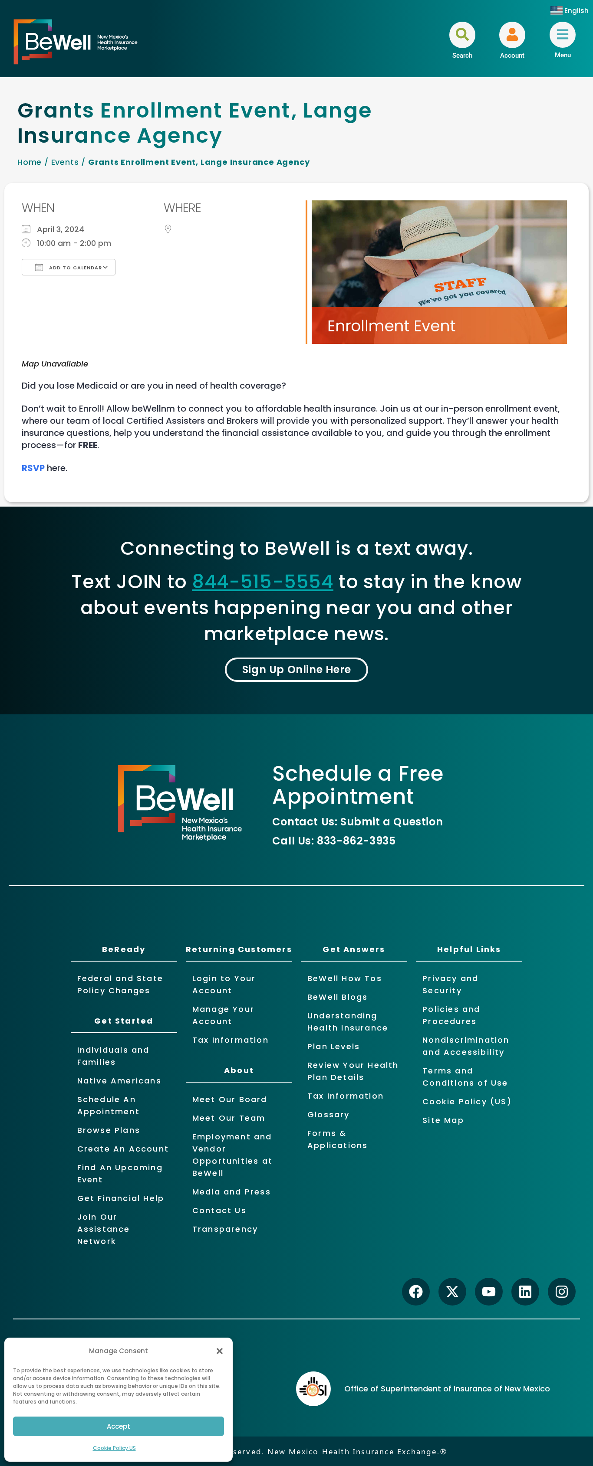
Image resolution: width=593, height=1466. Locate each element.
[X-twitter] (452, 1292)
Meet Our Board (229, 1099)
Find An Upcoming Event (120, 1173)
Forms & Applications (337, 1139)
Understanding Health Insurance (347, 1021)
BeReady (123, 949)
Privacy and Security (450, 984)
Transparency (225, 1229)
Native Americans (119, 1080)
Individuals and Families (113, 1055)
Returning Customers (239, 949)
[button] (219, 1351)
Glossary (328, 1114)
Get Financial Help (121, 1198)
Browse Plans (108, 1130)
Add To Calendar (74, 267)
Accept (118, 1426)
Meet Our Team (229, 1118)
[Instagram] (562, 1292)
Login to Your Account (224, 984)
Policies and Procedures (451, 1015)
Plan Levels (333, 1046)
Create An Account (123, 1148)
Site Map (443, 1120)
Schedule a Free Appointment (358, 785)
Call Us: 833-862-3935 (334, 841)
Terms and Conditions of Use (465, 1076)
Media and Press (231, 1191)
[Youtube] (489, 1292)
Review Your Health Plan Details (353, 1071)
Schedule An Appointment (108, 1105)
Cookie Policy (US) (467, 1101)
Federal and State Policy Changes (120, 984)
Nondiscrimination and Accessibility (465, 1045)
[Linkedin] (525, 1292)
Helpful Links (469, 949)
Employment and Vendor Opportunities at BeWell (232, 1154)
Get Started (123, 1020)
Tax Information (230, 1039)
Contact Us (219, 1210)
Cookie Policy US (114, 1448)
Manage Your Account (223, 1015)
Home (29, 162)
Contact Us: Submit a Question (357, 822)
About (239, 1070)
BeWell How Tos (344, 978)
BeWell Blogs (337, 997)
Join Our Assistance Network (103, 1229)
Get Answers (354, 949)
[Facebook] (416, 1292)
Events (65, 162)
